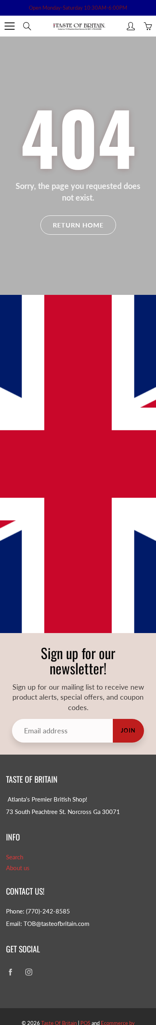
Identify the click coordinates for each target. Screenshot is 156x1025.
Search (14, 857)
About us (18, 868)
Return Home (78, 225)
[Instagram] (29, 972)
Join (128, 730)
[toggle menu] (9, 26)
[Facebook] (10, 972)
